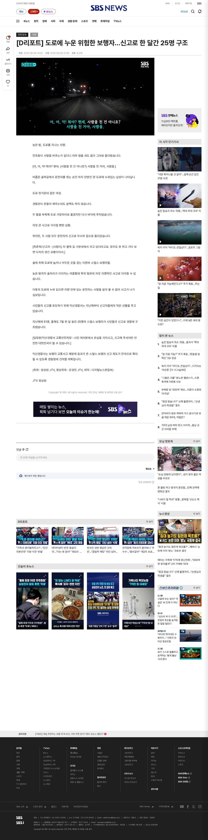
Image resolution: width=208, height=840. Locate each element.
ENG (168, 3)
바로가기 (154, 747)
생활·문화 (72, 21)
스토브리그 (128, 764)
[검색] (192, 11)
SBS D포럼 (183, 781)
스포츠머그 (128, 753)
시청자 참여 (39, 807)
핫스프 (160, 613)
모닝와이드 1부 (49, 760)
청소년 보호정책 (152, 825)
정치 (36, 21)
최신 (18, 753)
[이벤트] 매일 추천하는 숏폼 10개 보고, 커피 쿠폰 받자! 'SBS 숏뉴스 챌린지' (69, 733)
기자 (153, 768)
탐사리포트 (101, 777)
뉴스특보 (46, 784)
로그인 (177, 3)
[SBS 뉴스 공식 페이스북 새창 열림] (187, 806)
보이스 (73, 774)
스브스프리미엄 (184, 747)
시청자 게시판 (156, 780)
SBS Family (146, 807)
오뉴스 (46, 772)
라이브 (153, 760)
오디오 (73, 765)
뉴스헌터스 (47, 757)
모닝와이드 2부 (49, 764)
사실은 (100, 753)
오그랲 (160, 596)
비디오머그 (128, 747)
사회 (53, 21)
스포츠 (84, 21)
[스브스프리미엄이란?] (182, 588)
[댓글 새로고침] (27, 449)
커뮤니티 (181, 760)
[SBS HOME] (199, 3)
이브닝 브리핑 (75, 757)
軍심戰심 (74, 753)
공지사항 (154, 789)
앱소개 (153, 772)
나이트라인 (47, 776)
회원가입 (188, 3)
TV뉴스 (117, 21)
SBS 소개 (22, 807)
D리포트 (22, 34)
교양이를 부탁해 (130, 760)
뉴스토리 (46, 780)
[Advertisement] (85, 501)
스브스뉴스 (128, 773)
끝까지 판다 (101, 782)
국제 (61, 21)
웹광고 (54, 806)
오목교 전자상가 (130, 782)
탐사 (99, 786)
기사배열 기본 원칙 (135, 825)
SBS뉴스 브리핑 (76, 778)
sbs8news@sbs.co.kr (111, 818)
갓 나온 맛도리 (130, 778)
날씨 (153, 753)
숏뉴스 (153, 764)
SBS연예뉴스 (183, 773)
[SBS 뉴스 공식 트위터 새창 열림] (193, 806)
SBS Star (182, 777)
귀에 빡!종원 (129, 757)
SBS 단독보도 (103, 757)
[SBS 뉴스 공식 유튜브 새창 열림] (181, 807)
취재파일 (105, 21)
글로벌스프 (162, 631)
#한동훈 (184, 11)
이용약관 (65, 806)
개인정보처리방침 (80, 806)
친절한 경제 (101, 760)
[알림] (199, 11)
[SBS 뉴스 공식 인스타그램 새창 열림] (200, 806)
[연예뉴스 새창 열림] (180, 120)
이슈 (18, 788)
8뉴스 (27, 21)
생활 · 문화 (20, 772)
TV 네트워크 (21, 784)
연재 (99, 747)
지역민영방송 (166, 807)
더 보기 (149, 521)
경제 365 (101, 764)
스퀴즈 (180, 764)
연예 (94, 21)
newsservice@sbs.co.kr (106, 822)
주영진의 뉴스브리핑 (51, 768)
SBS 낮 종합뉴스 (77, 782)
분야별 (19, 747)
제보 (153, 757)
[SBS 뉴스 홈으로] (109, 8)
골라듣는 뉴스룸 (76, 770)
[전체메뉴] (18, 21)
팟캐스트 (181, 757)
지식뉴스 (181, 753)
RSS (153, 776)
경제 (44, 21)
